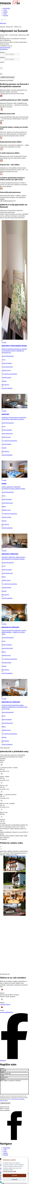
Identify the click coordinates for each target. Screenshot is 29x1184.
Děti (14, 70)
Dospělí (13, 64)
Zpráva (2, 1079)
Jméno (2, 1068)
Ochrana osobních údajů (9, 1171)
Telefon (3, 1072)
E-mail (2, 1075)
